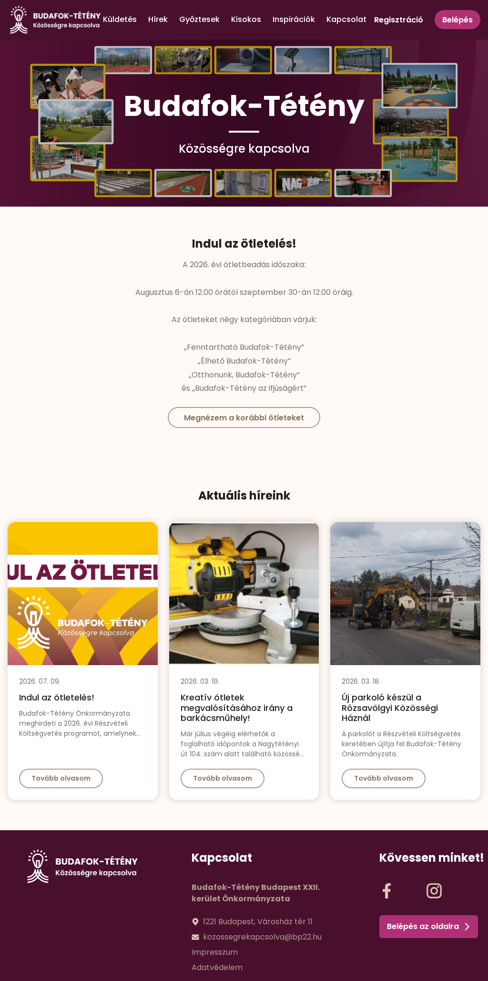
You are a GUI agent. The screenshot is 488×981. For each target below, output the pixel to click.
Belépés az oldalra (423, 926)
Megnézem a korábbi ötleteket (244, 417)
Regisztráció (398, 19)
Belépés (457, 19)
